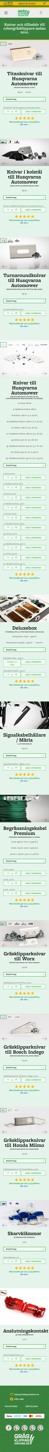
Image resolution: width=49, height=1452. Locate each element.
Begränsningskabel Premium (25, 830)
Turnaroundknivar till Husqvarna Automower (24, 280)
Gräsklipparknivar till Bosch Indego (24, 1049)
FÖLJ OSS (19, 1399)
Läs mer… (24, 124)
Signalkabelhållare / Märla (24, 737)
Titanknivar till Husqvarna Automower (24, 78)
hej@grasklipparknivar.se (26, 1394)
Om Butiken (11, 1406)
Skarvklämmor (24, 1233)
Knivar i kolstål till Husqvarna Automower (24, 176)
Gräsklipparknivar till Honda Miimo (24, 1142)
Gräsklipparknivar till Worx (24, 956)
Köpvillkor (32, 1406)
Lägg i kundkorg (33, 111)
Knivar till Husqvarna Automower (24, 387)
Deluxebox (24, 627)
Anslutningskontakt (25, 1330)
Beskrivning (11, 99)
